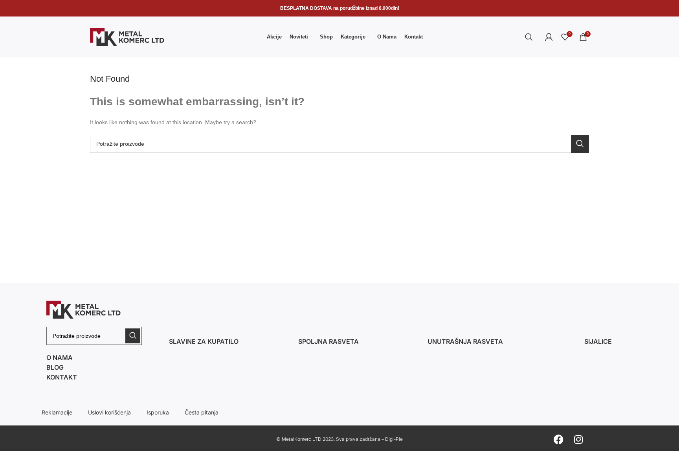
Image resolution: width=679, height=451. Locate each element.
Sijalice (598, 341)
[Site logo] (127, 36)
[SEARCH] (580, 144)
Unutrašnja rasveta (465, 341)
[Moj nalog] (549, 37)
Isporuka (158, 412)
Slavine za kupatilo (204, 341)
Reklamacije (57, 412)
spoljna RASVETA (328, 341)
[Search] (529, 37)
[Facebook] (559, 439)
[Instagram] (578, 439)
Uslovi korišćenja (109, 412)
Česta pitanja (201, 412)
